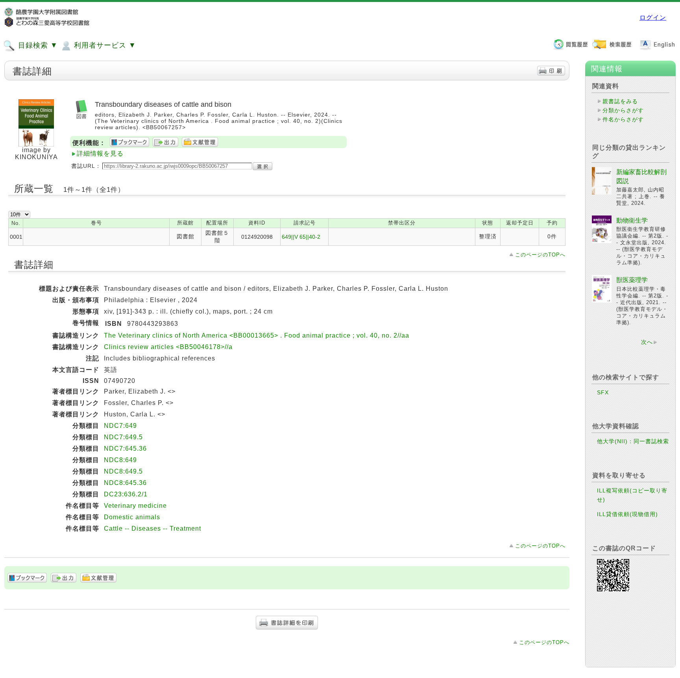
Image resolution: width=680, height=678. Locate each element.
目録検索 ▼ (37, 45)
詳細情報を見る (100, 153)
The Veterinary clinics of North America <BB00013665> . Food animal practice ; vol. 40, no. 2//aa (256, 335)
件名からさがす (623, 119)
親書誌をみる (620, 101)
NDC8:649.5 (123, 471)
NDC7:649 (120, 425)
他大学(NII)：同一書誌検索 (633, 441)
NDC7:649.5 (123, 437)
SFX (603, 392)
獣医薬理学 (632, 280)
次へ (647, 342)
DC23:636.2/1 (126, 494)
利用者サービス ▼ (104, 45)
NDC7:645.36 (125, 448)
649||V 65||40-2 (301, 237)
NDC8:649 (120, 460)
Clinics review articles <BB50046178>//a (168, 347)
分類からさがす (623, 110)
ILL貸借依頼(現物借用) (627, 514)
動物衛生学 (632, 220)
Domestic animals (132, 517)
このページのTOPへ (540, 255)
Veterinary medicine (135, 505)
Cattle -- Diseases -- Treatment (152, 528)
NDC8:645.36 (125, 482)
